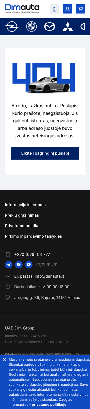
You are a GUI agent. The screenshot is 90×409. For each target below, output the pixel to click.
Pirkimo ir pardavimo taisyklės (33, 236)
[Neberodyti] (4, 359)
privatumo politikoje (49, 404)
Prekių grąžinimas (22, 215)
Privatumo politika (22, 225)
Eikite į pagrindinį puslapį (45, 153)
